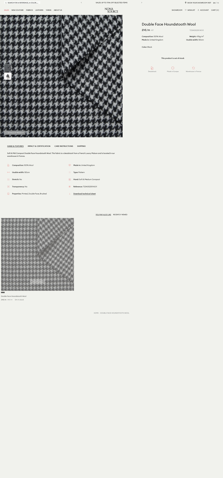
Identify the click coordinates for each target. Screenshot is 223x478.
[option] (61, 76)
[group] (7, 67)
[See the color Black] (3, 292)
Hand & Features (15, 146)
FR (218, 3)
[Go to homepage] (111, 10)
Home (96, 313)
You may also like (103, 215)
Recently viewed (120, 215)
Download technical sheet (84, 194)
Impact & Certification (39, 146)
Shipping (81, 146)
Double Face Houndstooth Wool (114, 313)
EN (214, 3)
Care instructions (63, 146)
